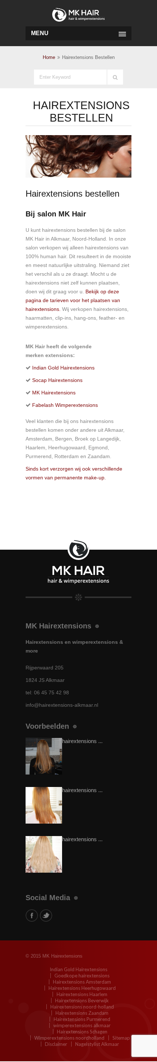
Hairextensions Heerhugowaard (82, 988)
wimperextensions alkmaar (82, 1025)
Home (49, 57)
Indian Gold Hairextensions (63, 368)
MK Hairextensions (54, 393)
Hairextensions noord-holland (82, 1006)
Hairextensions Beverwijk (82, 1000)
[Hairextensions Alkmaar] (78, 14)
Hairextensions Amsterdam (82, 981)
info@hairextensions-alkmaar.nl (62, 705)
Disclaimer (56, 1044)
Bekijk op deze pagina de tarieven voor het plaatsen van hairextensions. (73, 300)
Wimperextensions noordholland (69, 1037)
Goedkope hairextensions (82, 975)
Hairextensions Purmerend (82, 1019)
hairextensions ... (82, 741)
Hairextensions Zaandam (81, 1012)
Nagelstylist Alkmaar (97, 1044)
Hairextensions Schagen (82, 1031)
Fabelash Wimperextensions (65, 405)
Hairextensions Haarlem (82, 994)
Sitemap (121, 1037)
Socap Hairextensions (57, 380)
